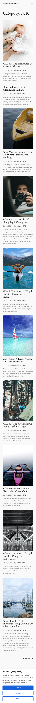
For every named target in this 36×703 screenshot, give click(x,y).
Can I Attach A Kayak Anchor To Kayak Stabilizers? (17, 360)
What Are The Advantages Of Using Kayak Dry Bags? (17, 425)
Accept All (18, 688)
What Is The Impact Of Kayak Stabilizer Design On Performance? (17, 556)
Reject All (18, 698)
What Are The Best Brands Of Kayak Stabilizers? (17, 65)
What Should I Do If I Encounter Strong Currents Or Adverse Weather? (17, 624)
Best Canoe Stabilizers (10, 3)
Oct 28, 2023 (7, 70)
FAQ (24, 70)
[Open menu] (32, 3)
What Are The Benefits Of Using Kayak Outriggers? (16, 221)
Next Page (27, 658)
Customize (18, 693)
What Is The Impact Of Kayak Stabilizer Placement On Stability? (17, 294)
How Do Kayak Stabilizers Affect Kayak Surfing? (15, 88)
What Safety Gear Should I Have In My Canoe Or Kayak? (18, 490)
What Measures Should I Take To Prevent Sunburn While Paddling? (17, 155)
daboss (18, 70)
